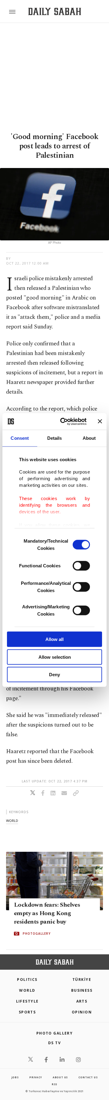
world (12, 820)
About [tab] (89, 438)
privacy (35, 1077)
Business (82, 990)
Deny (54, 674)
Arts (82, 1001)
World (27, 990)
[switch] (81, 566)
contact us (87, 1077)
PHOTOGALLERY (37, 933)
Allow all (54, 639)
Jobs (15, 1077)
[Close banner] (100, 421)
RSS (54, 1084)
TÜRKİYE (81, 979)
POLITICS (27, 979)
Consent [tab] (20, 438)
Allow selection (54, 656)
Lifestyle (27, 1001)
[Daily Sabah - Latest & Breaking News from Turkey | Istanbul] (54, 11)
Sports (27, 1012)
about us (60, 1077)
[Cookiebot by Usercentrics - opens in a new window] (64, 421)
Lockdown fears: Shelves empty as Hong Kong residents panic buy (47, 913)
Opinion (82, 1012)
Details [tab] (54, 438)
